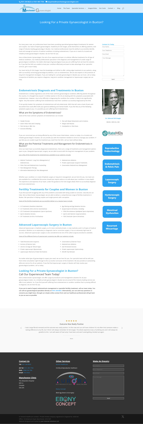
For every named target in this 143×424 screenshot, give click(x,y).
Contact (110, 8)
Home (59, 8)
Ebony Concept (61, 389)
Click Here (26, 373)
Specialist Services (78, 8)
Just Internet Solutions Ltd (50, 421)
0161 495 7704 (39, 2)
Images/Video (92, 8)
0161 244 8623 (26, 2)
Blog (118, 8)
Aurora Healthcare (62, 364)
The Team (66, 8)
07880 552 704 (27, 370)
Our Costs (102, 8)
